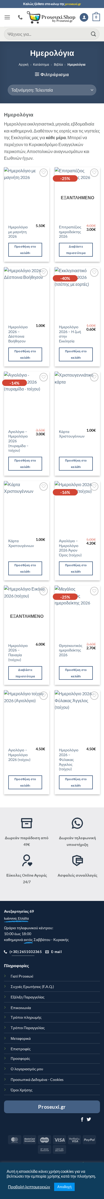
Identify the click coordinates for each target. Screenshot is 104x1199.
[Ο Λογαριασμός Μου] (84, 17)
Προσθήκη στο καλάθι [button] (25, 250)
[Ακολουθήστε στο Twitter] (89, 1119)
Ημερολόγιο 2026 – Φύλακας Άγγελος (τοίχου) (68, 759)
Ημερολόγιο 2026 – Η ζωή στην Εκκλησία (70, 334)
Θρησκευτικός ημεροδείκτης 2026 (70, 650)
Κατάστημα (41, 65)
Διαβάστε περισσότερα (76, 250)
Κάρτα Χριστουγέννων (72, 434)
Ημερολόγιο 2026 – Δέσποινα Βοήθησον (18, 334)
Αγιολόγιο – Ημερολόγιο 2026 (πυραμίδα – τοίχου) (18, 441)
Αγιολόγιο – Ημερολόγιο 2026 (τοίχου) (19, 754)
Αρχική (24, 65)
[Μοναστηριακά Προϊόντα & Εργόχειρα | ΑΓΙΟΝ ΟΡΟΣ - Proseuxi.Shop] (51, 17)
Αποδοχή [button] (64, 1187)
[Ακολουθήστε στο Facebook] (82, 1119)
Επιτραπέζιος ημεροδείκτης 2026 (70, 232)
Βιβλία (58, 65)
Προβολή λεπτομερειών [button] (29, 1187)
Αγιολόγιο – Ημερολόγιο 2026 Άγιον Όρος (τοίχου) (70, 548)
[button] (7, 17)
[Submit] (93, 34)
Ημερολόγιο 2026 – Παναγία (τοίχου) (18, 652)
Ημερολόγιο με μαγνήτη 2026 (18, 232)
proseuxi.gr (73, 4)
